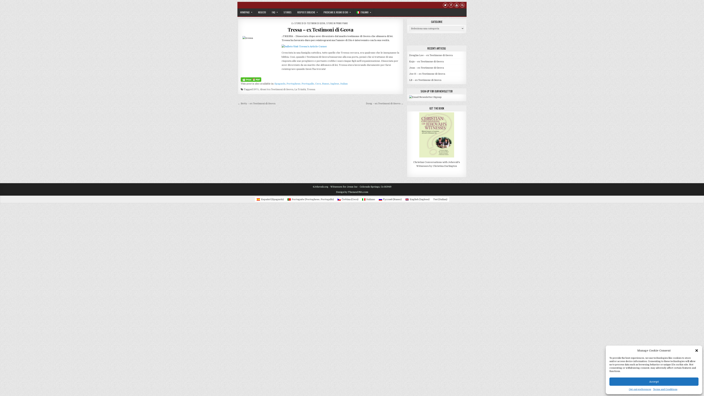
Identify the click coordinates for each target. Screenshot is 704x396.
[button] (696, 350)
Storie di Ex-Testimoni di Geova (309, 23)
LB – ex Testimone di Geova (425, 80)
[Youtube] (456, 5)
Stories (288, 12)
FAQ (273, 12)
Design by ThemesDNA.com (352, 192)
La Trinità (300, 89)
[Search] (462, 5)
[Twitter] (445, 5)
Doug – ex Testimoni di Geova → (384, 103)
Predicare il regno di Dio (336, 12)
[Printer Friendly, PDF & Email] (251, 79)
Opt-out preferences (640, 389)
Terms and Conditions (665, 389)
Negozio (262, 12)
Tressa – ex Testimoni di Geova (320, 29)
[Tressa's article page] (287, 46)
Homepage (245, 12)
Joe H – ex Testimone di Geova (427, 73)
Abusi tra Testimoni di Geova (276, 89)
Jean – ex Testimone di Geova (426, 67)
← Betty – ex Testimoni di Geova (256, 103)
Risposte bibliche (306, 12)
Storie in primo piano (337, 23)
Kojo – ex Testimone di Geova (426, 61)
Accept (654, 381)
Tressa (311, 89)
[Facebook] (451, 5)
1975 (256, 89)
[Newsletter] (425, 97)
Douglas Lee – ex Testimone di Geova (431, 55)
